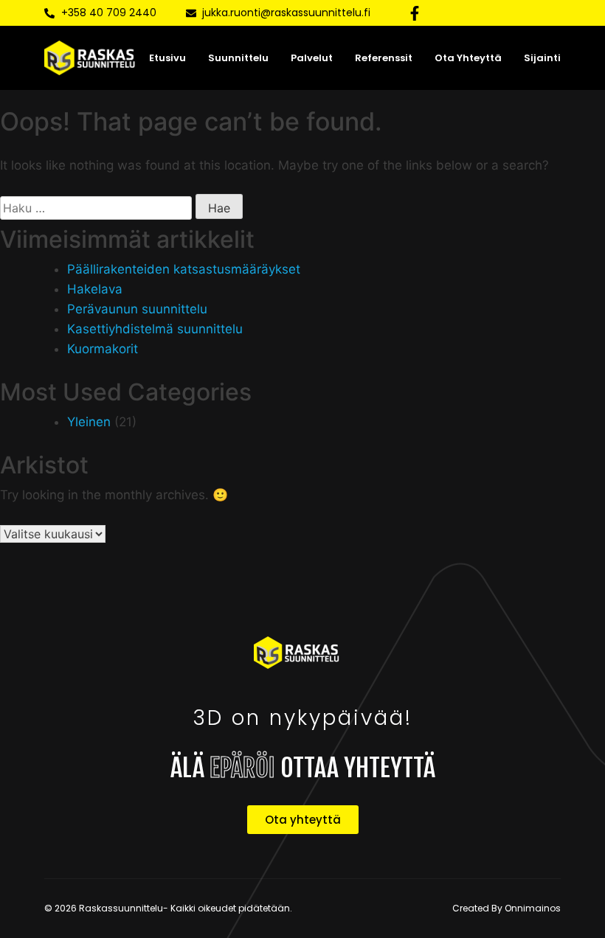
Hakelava (94, 289)
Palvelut (312, 58)
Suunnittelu (238, 58)
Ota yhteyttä (468, 58)
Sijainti (542, 58)
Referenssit (383, 58)
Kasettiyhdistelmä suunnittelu (155, 329)
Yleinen (89, 421)
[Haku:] (96, 208)
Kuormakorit (102, 348)
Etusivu (167, 58)
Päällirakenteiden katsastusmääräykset (183, 269)
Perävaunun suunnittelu (137, 309)
